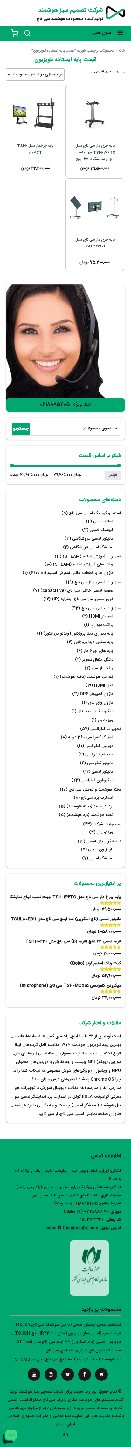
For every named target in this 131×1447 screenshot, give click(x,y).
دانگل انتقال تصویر (97, 659)
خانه (121, 51)
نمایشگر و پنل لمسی (103, 841)
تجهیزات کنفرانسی (105, 729)
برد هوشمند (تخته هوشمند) (89, 806)
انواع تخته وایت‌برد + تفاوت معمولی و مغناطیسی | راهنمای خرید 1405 (61, 1053)
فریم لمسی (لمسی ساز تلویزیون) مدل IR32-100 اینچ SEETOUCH (64, 1333)
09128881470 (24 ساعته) (86, 1212)
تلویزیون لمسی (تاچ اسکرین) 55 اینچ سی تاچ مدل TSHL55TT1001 (61, 1342)
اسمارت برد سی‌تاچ (97, 798)
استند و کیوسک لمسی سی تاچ (95, 513)
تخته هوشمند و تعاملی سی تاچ (95, 789)
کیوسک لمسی (101, 530)
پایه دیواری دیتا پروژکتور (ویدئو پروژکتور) (78, 633)
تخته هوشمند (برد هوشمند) (89, 815)
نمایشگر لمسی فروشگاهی (91, 547)
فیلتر (113, 475)
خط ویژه (82, 404)
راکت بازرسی (102, 668)
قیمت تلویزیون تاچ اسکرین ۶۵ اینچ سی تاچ (83, 1350)
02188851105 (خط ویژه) (76, 1203)
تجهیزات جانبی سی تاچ (101, 608)
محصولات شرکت (107, 824)
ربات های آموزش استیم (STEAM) (83, 564)
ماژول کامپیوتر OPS (96, 694)
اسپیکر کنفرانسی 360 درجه (90, 737)
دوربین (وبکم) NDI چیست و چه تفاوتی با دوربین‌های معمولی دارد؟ (63, 1062)
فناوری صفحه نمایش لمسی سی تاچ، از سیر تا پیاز (79, 1114)
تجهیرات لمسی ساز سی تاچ (97, 582)
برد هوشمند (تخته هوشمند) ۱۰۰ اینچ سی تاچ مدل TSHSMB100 (66, 1359)
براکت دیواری (101, 625)
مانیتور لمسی (102, 772)
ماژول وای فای (100, 702)
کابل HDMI (103, 685)
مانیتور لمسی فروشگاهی (92, 539)
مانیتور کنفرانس (100, 763)
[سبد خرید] (14, 33)
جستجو (21, 428)
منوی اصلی (101, 33)
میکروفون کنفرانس (97, 780)
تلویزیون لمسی (100, 849)
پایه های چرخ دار (98, 651)
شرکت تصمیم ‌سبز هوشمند (70, 10)
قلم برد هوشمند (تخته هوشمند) (86, 677)
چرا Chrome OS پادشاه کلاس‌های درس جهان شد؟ (76, 1079)
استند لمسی (103, 521)
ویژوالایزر (105, 720)
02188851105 (55, 404)
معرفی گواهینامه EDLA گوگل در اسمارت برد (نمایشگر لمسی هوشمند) (62, 1097)
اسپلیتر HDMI (101, 616)
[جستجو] (27, 33)
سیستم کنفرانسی (99, 754)
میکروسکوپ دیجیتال (95, 711)
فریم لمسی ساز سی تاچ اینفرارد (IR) (82, 599)
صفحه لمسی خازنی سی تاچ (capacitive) (76, 590)
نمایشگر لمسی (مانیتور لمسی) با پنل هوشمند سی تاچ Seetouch (65, 1325)
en (65, 1434)
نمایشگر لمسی (101, 858)
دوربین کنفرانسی (99, 746)
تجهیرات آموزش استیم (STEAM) (92, 556)
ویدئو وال (105, 832)
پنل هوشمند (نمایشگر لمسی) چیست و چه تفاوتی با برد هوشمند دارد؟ (62, 1105)
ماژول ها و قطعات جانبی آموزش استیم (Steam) (71, 573)
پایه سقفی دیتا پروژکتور (93, 642)
